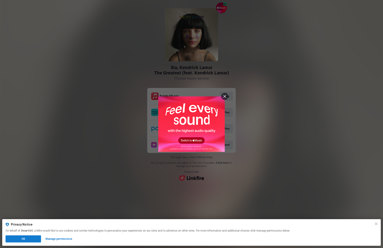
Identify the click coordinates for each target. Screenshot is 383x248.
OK (23, 238)
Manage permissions (58, 238)
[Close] (376, 223)
